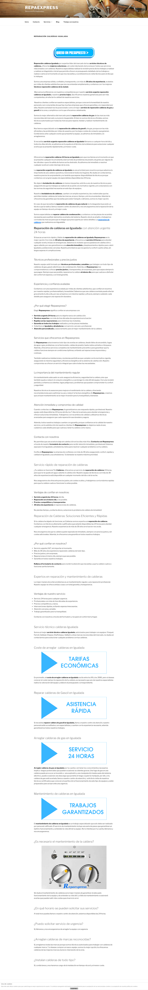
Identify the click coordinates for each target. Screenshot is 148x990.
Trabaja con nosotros (70, 22)
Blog (57, 22)
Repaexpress (41, 7)
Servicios (47, 22)
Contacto (36, 22)
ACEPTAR (74, 988)
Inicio (27, 22)
